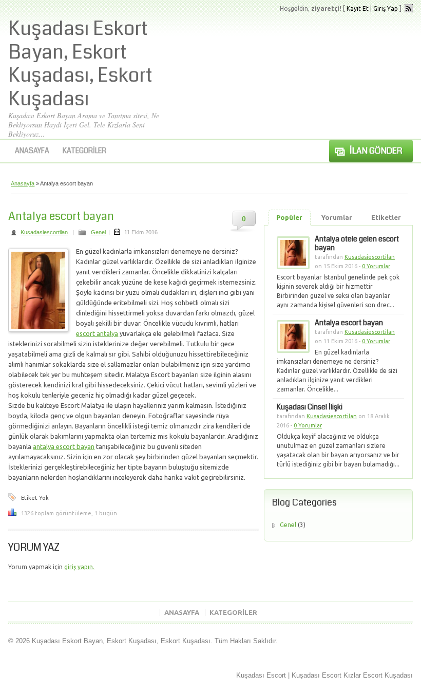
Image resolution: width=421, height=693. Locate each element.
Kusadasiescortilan (44, 232)
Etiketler (386, 217)
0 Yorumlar (376, 266)
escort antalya (97, 333)
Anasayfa (32, 150)
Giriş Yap (385, 8)
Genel (98, 232)
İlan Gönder (376, 150)
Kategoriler (84, 150)
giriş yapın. (79, 567)
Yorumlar (336, 217)
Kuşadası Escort (261, 675)
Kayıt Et (358, 8)
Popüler (289, 217)
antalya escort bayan (63, 446)
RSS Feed (409, 8)
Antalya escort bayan (61, 216)
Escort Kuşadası (388, 675)
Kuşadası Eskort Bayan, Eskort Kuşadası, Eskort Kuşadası (80, 64)
